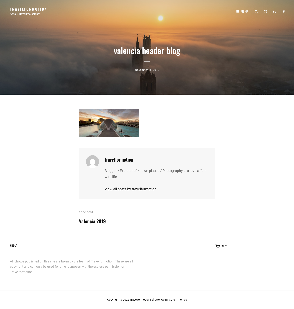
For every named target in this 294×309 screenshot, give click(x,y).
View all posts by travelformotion (130, 189)
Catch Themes (178, 299)
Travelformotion (28, 9)
